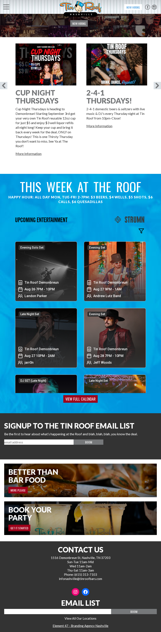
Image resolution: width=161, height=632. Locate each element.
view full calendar (80, 399)
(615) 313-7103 (85, 574)
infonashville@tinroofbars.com (80, 579)
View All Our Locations (80, 618)
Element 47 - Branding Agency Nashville (80, 626)
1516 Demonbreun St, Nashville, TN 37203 (80, 558)
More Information (29, 154)
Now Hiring (133, 7)
